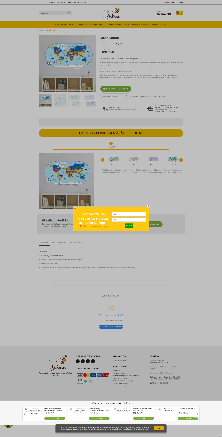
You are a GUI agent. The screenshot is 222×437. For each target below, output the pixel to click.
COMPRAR (55, 418)
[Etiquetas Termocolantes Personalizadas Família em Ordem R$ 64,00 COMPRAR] (34, 419)
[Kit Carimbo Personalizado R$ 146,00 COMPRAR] (167, 419)
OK (158, 428)
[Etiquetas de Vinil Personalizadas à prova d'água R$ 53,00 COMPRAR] (78, 419)
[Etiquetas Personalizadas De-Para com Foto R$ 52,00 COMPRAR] (123, 419)
